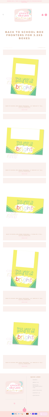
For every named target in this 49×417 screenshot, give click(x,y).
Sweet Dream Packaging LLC (22, 415)
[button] (3, 14)
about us (36, 382)
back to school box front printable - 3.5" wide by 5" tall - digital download (24, 106)
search (35, 379)
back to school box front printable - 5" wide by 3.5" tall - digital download (24, 171)
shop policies (37, 390)
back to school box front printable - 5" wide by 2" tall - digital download (24, 235)
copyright (36, 395)
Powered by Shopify (32, 415)
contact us (36, 392)
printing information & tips (37, 386)
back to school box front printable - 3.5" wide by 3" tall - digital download (24, 363)
